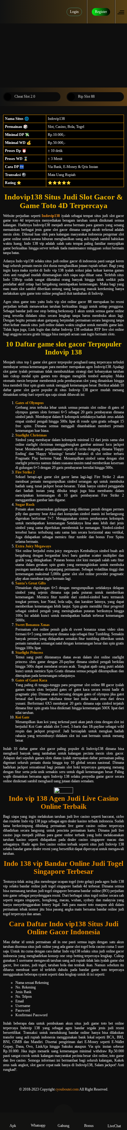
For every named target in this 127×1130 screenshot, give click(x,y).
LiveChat (114, 1126)
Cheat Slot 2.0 (24, 96)
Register (101, 12)
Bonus (89, 1126)
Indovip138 (51, 216)
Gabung (63, 1126)
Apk (13, 1126)
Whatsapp (38, 1125)
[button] (122, 11)
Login (74, 12)
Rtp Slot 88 (86, 96)
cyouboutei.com (67, 1089)
